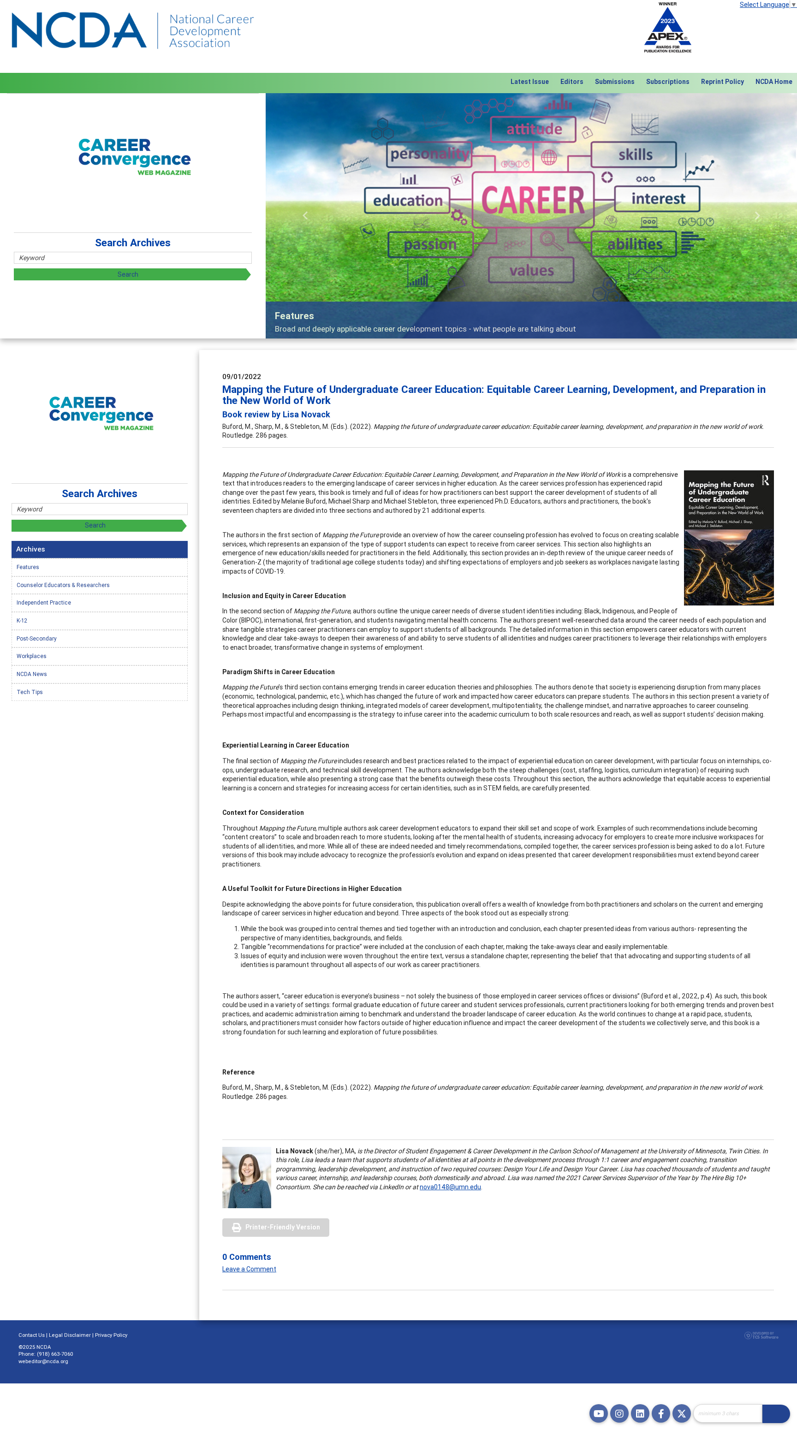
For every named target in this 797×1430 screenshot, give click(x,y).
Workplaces (32, 656)
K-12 (22, 620)
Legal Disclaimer (70, 1335)
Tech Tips (30, 691)
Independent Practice (44, 602)
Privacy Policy (111, 1335)
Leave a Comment (249, 1269)
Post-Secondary (37, 638)
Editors (571, 81)
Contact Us (31, 1335)
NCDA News (32, 673)
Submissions (615, 81)
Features (28, 567)
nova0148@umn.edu (450, 1187)
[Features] (531, 215)
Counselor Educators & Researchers (63, 584)
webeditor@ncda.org (43, 1361)
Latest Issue (530, 81)
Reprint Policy (722, 81)
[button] (305, 215)
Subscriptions (668, 81)
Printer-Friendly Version (282, 1227)
